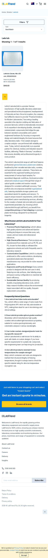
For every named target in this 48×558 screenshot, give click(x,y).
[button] (41, 29)
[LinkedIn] (11, 473)
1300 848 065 (10, 468)
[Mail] (7, 473)
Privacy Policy (19, 548)
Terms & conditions (9, 494)
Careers (5, 452)
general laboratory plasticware (25, 165)
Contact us (6, 448)
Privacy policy (7, 501)
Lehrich (15, 12)
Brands (9, 12)
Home (4, 12)
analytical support (18, 181)
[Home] (8, 4)
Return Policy (6, 490)
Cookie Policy (14, 550)
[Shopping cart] (40, 4)
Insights (5, 460)
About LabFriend (8, 444)
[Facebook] (3, 473)
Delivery (5, 456)
